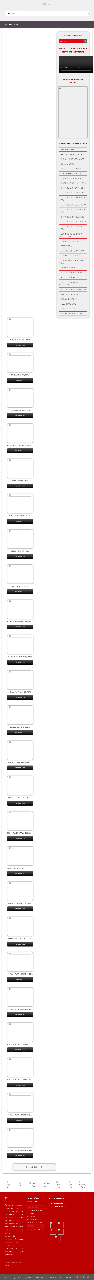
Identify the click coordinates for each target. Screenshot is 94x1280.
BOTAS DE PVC (67, 164)
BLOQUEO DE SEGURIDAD (73, 159)
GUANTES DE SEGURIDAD (72, 251)
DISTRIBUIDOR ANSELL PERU (74, 183)
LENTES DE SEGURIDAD (71, 256)
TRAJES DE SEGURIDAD (71, 313)
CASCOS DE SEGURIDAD (71, 173)
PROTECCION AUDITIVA (71, 272)
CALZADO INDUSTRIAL (71, 169)
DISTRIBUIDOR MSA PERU (72, 217)
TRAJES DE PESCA (69, 309)
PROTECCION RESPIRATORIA (73, 289)
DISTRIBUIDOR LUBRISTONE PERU (73, 211)
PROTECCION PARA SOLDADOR (68, 283)
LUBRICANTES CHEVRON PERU (71, 261)
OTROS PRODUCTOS (70, 268)
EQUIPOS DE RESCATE (71, 241)
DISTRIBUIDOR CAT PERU (72, 193)
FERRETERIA (66, 246)
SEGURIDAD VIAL (68, 304)
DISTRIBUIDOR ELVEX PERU (73, 205)
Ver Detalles (20, 345)
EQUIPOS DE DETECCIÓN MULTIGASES (71, 235)
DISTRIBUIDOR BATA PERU (73, 188)
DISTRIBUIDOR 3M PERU (72, 178)
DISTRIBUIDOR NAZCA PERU (74, 222)
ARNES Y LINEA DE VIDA (71, 154)
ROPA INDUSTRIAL (69, 299)
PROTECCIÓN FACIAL (70, 277)
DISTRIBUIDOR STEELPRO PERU (71, 227)
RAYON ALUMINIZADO (71, 294)
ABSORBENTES (67, 149)
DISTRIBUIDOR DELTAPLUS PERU (72, 198)
